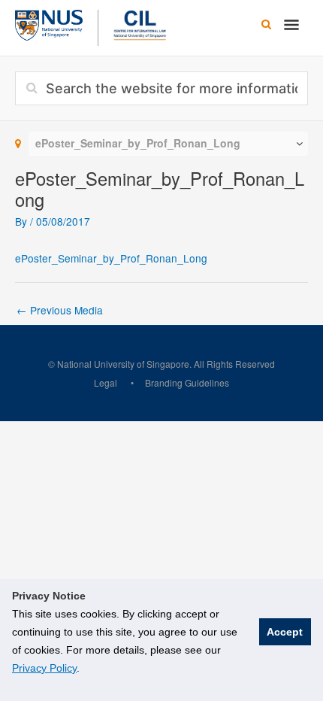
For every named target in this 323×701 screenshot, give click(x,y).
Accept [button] (285, 632)
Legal (105, 382)
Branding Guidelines (187, 382)
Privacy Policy (44, 668)
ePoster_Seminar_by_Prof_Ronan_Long (111, 258)
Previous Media (60, 309)
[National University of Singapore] (49, 23)
